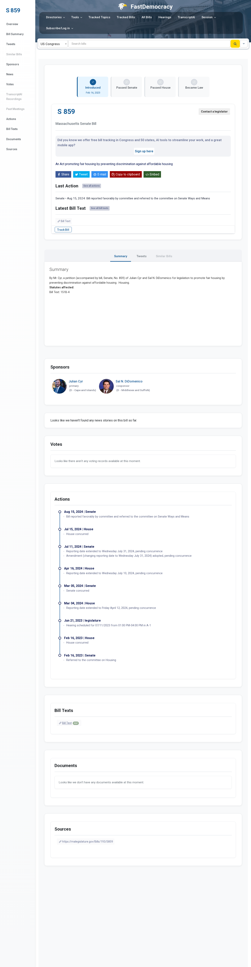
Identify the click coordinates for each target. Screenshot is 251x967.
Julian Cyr (76, 381)
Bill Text (65, 221)
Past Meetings (15, 109)
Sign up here (144, 151)
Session (207, 17)
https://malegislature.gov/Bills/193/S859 (87, 841)
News (9, 74)
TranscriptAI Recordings (14, 96)
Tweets (10, 44)
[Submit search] (235, 44)
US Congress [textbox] (50, 44)
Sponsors (12, 64)
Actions (11, 119)
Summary (120, 256)
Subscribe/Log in (58, 28)
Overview (12, 24)
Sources (11, 149)
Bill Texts (12, 129)
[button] (244, 44)
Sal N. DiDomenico (129, 381)
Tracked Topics (99, 17)
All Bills (147, 17)
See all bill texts (99, 208)
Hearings (164, 17)
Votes (10, 84)
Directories (54, 17)
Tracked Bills (126, 17)
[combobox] (53, 44)
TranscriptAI (186, 17)
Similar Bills (14, 54)
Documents (13, 139)
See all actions (91, 185)
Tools (75, 17)
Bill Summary (15, 34)
